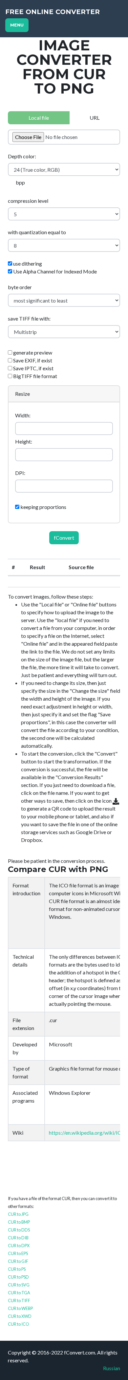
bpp (20, 182)
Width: (23, 415)
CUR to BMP (19, 1222)
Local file (39, 117)
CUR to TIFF (19, 1300)
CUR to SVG (19, 1284)
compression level (28, 201)
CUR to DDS (19, 1229)
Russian (111, 1368)
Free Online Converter (52, 12)
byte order (20, 287)
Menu (17, 25)
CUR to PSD (18, 1277)
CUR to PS (17, 1269)
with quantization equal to (37, 232)
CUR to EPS (18, 1253)
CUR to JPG (18, 1214)
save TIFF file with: (29, 318)
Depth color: (22, 156)
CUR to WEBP (20, 1308)
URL (94, 117)
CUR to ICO (18, 1324)
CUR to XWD (20, 1316)
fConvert (64, 537)
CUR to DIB (18, 1237)
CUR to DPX (19, 1245)
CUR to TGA (19, 1292)
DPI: (20, 473)
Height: (23, 441)
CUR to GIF (18, 1261)
